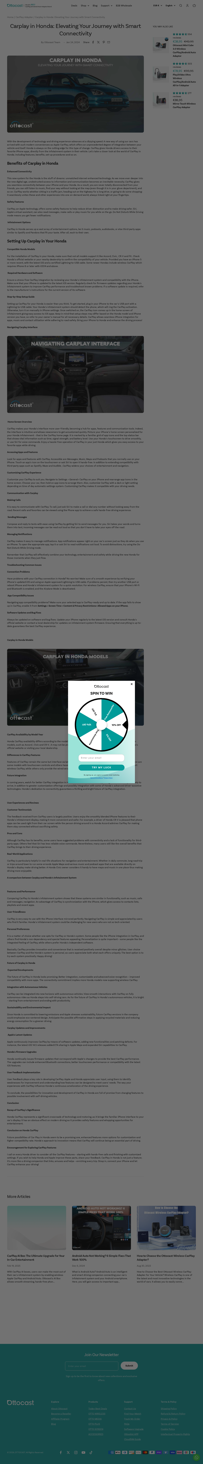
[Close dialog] (131, 684)
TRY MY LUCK (101, 767)
